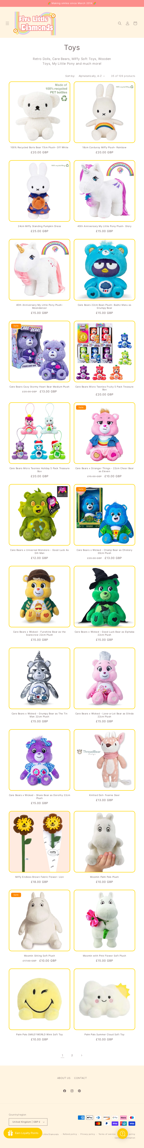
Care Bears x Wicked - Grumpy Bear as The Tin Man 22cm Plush (39, 715)
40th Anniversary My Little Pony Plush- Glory (104, 226)
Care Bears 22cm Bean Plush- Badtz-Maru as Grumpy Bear (104, 306)
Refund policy (70, 1134)
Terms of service (107, 1134)
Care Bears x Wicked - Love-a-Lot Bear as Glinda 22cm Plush (104, 715)
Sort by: (70, 75)
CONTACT (80, 1077)
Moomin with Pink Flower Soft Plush (104, 955)
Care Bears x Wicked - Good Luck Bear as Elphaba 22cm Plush (104, 633)
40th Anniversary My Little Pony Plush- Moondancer (39, 306)
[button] (7, 23)
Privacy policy (87, 1134)
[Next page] (81, 1055)
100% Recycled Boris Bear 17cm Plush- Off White (39, 147)
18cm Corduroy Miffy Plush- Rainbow (104, 147)
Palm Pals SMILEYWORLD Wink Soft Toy (39, 1034)
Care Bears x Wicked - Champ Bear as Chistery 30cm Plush (104, 551)
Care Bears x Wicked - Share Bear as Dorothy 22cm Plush (39, 797)
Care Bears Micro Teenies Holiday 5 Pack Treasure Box (39, 470)
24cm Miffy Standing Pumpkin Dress (39, 226)
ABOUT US (64, 1077)
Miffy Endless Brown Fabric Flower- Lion (39, 876)
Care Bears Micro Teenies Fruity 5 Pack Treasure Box (104, 388)
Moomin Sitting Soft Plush (39, 955)
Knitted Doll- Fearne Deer (104, 795)
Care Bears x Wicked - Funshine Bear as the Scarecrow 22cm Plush (39, 633)
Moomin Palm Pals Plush (104, 876)
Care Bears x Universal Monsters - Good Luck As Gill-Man (39, 551)
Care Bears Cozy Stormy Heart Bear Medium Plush (39, 386)
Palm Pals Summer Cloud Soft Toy (104, 1034)
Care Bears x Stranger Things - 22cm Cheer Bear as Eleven (104, 470)
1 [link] (62, 1055)
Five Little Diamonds (48, 1134)
